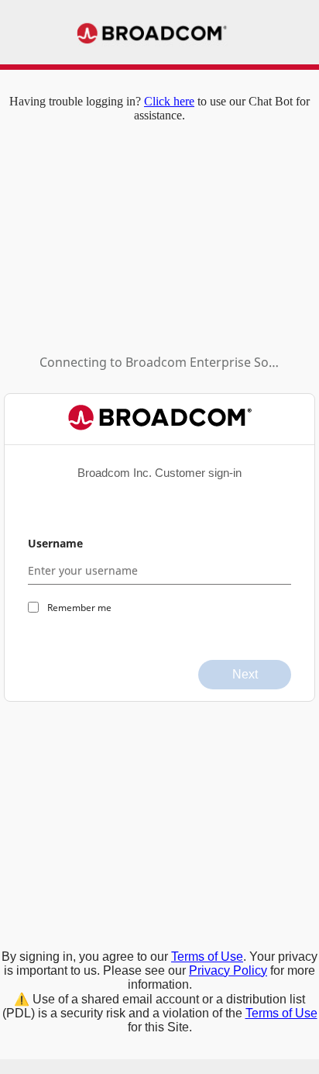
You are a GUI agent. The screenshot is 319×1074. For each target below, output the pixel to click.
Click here (169, 101)
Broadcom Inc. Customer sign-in (159, 472)
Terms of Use (207, 956)
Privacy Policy (228, 970)
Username (55, 543)
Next (245, 674)
